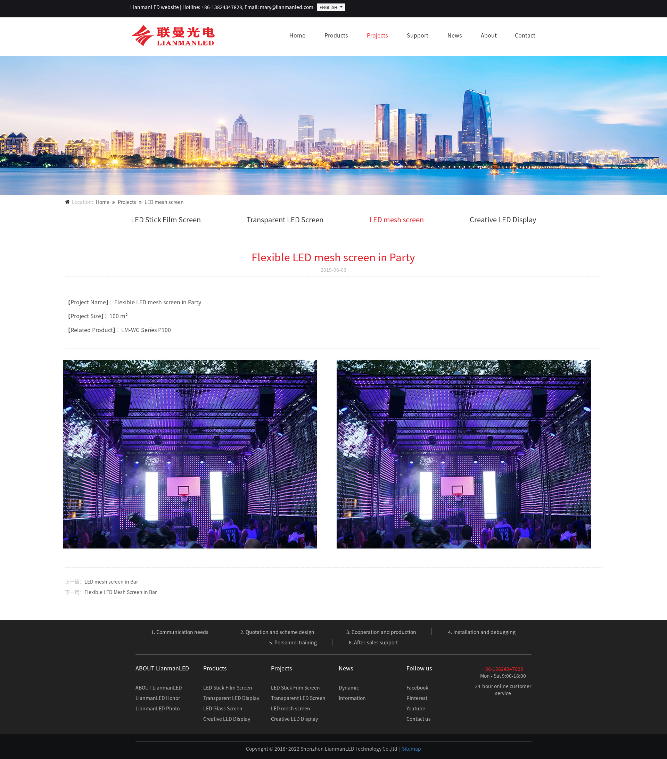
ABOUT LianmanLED (158, 687)
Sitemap (411, 748)
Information (352, 697)
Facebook (417, 687)
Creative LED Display (503, 219)
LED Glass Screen (222, 708)
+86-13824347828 (503, 668)
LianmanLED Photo (157, 708)
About (489, 35)
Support (417, 35)
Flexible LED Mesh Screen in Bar (120, 591)
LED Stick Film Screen (166, 219)
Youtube (415, 708)
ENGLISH (328, 7)
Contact (525, 35)
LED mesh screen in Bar (111, 581)
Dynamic (349, 687)
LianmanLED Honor (157, 697)
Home (297, 35)
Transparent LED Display (231, 697)
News (454, 35)
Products (336, 35)
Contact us (418, 718)
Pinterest (416, 697)
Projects (377, 35)
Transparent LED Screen (285, 219)
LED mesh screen (164, 201)
